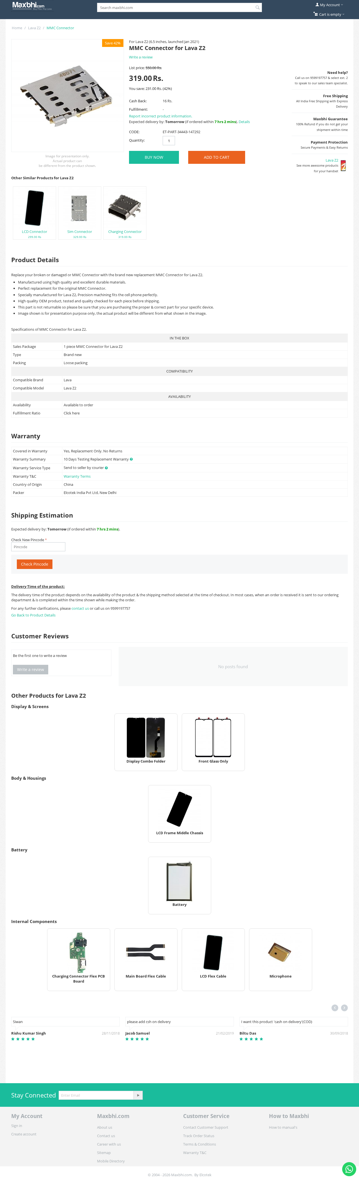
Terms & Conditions (199, 1144)
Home (17, 27)
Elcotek (205, 1174)
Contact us (106, 1135)
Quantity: (137, 140)
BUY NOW (154, 157)
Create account (23, 1134)
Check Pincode (34, 564)
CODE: (134, 131)
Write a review (141, 57)
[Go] (138, 1095)
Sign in (16, 1125)
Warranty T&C (194, 1152)
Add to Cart (216, 157)
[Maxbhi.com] (32, 5)
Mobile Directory (111, 1161)
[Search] (258, 8)
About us (104, 1127)
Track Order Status (198, 1135)
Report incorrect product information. (160, 116)
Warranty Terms (77, 476)
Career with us (109, 1144)
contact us (81, 608)
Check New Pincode (27, 539)
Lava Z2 (34, 27)
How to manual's (283, 1127)
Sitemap (104, 1152)
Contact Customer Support (205, 1127)
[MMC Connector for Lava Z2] (67, 95)
